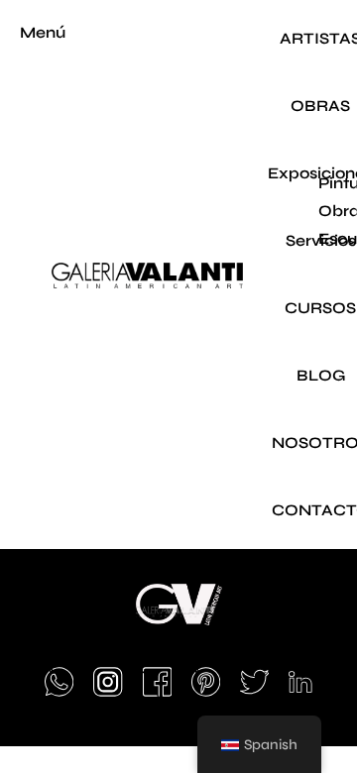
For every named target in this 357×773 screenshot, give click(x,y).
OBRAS (320, 105)
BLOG (321, 375)
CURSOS (320, 307)
